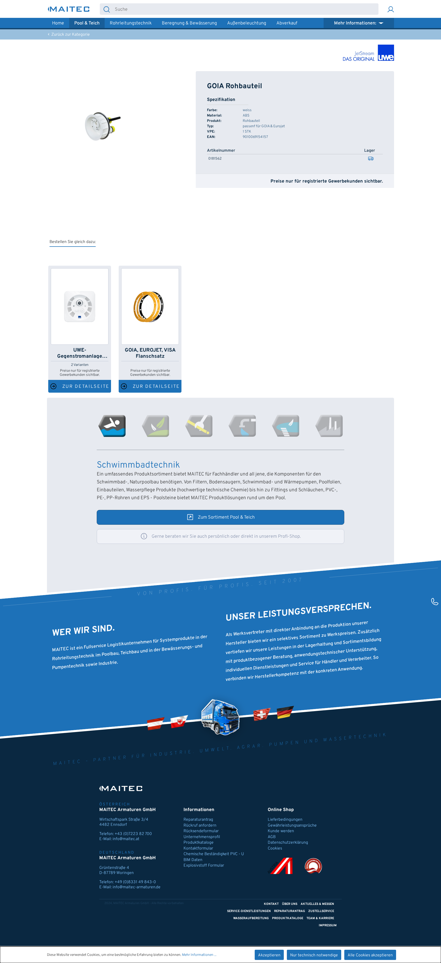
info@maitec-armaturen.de (137, 887)
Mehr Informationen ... (199, 955)
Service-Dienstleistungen (249, 911)
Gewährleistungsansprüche (292, 825)
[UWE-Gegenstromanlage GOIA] (80, 306)
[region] (101, 126)
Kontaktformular (198, 848)
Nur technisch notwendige (314, 955)
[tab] (112, 425)
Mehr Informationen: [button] (355, 23)
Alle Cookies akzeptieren (370, 955)
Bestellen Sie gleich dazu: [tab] (73, 242)
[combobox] (245, 9)
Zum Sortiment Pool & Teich (226, 517)
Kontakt (271, 904)
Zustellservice (321, 911)
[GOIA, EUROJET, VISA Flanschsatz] (150, 306)
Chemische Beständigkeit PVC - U (213, 854)
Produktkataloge (198, 842)
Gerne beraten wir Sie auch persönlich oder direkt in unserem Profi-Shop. (226, 537)
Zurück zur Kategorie (70, 34)
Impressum (328, 925)
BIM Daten (192, 860)
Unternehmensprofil (201, 837)
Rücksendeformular (201, 831)
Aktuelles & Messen (317, 904)
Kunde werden (281, 831)
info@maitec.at (126, 839)
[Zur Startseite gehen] (68, 9)
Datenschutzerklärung (288, 842)
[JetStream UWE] (368, 53)
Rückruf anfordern (199, 825)
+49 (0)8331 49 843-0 (135, 882)
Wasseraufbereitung (251, 918)
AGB (272, 837)
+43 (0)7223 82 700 (133, 834)
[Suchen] (107, 9)
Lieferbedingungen (285, 819)
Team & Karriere (320, 918)
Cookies (275, 848)
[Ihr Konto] (391, 9)
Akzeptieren (269, 955)
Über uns (289, 904)
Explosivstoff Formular (203, 865)
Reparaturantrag (198, 819)
